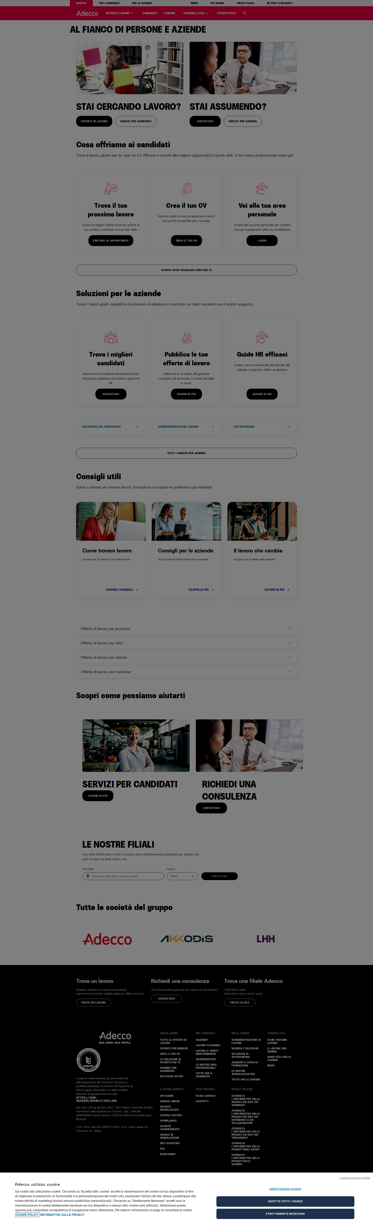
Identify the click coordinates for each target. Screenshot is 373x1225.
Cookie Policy (27, 1215)
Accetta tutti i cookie (285, 1201)
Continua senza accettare (355, 1177)
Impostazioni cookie (285, 1189)
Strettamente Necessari (285, 1213)
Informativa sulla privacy (62, 1215)
